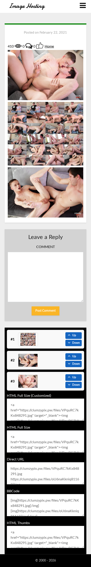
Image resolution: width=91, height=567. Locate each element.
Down (76, 343)
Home (49, 46)
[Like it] (39, 45)
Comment (45, 247)
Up (74, 335)
